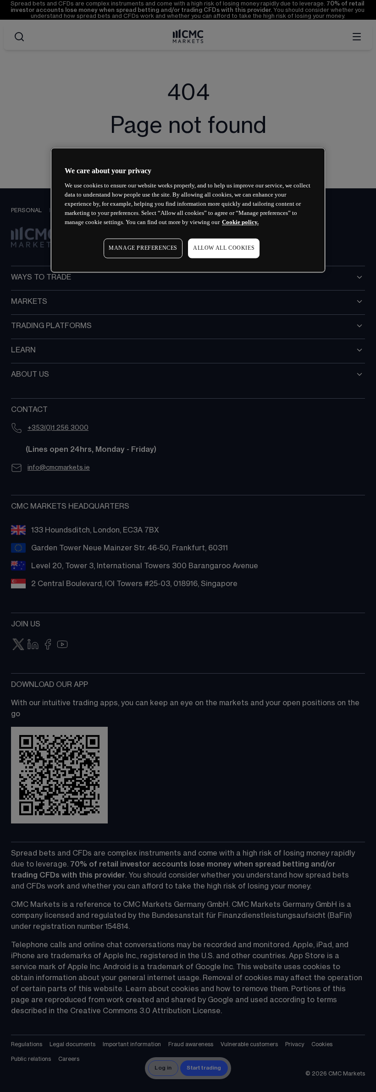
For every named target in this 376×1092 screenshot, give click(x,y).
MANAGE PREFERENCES (143, 248)
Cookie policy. (240, 222)
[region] (188, 210)
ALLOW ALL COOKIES (223, 248)
